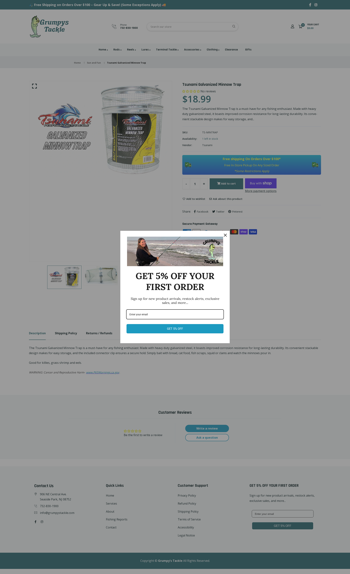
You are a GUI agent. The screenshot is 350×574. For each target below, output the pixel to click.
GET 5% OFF (175, 328)
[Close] (225, 235)
